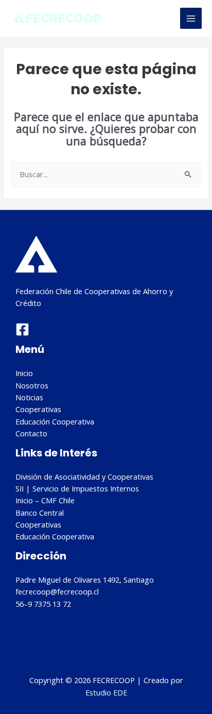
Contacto (31, 433)
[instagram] (22, 329)
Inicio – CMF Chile (45, 500)
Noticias (29, 397)
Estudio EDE (106, 692)
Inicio (24, 373)
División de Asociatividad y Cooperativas (84, 476)
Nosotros (31, 385)
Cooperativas (38, 409)
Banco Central (39, 512)
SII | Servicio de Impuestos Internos (77, 488)
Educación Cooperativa (54, 421)
